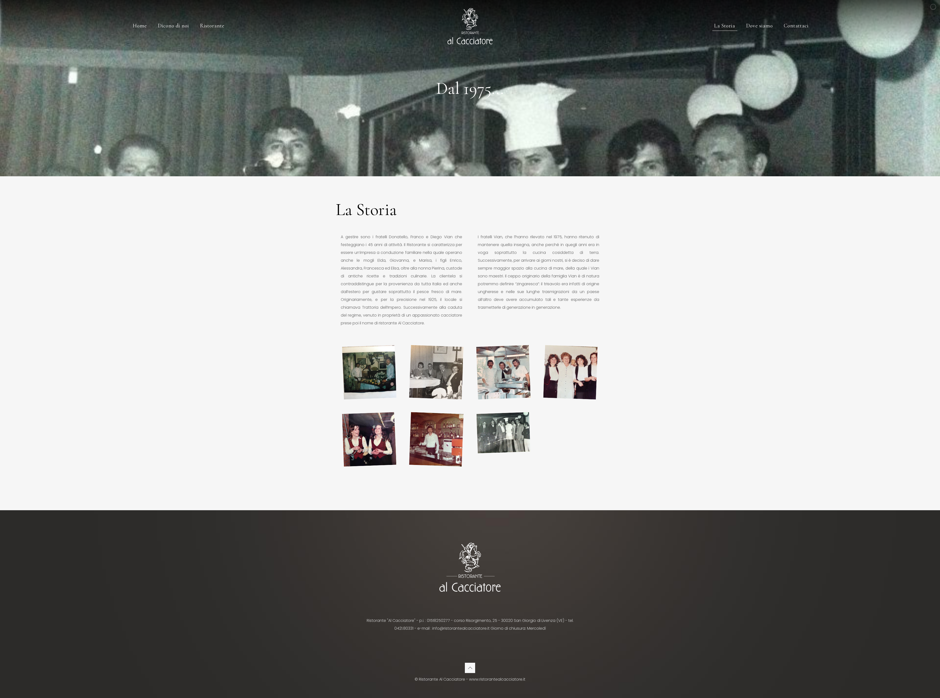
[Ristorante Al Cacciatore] (470, 25)
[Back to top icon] (470, 668)
